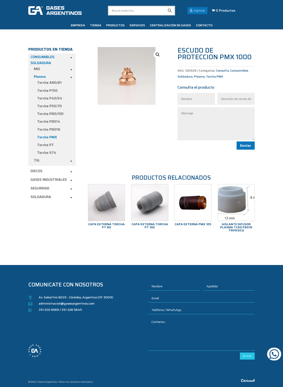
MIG (37, 69)
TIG (36, 160)
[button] (158, 55)
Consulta (222, 70)
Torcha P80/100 (50, 113)
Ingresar (199, 10)
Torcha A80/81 (49, 82)
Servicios (137, 26)
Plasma (40, 76)
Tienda (95, 26)
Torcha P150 (47, 90)
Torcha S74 (46, 152)
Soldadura (41, 197)
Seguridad (40, 188)
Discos (36, 171)
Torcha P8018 (48, 129)
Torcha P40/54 (49, 98)
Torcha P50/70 (49, 106)
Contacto (204, 26)
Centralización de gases (170, 26)
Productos (115, 26)
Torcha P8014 (48, 121)
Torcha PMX (47, 137)
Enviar (245, 145)
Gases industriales (49, 179)
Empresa (78, 26)
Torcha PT (45, 145)
